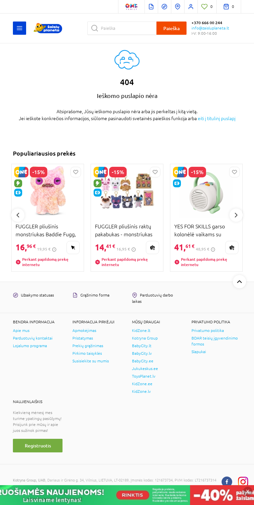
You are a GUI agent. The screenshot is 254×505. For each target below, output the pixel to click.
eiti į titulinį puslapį (216, 118)
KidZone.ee (142, 384)
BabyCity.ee (142, 361)
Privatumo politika (207, 330)
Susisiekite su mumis (90, 361)
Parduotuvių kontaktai (33, 338)
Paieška (171, 28)
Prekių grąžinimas (87, 346)
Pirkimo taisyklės (87, 353)
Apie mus (21, 330)
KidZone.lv (141, 391)
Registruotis (38, 445)
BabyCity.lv (142, 353)
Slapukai (198, 351)
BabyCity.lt (141, 346)
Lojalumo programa (30, 346)
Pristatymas (82, 338)
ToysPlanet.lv (143, 376)
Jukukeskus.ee (145, 368)
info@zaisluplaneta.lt (210, 28)
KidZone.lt (141, 330)
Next (236, 215)
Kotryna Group (145, 338)
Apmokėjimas (84, 330)
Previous (17, 215)
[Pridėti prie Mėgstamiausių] (76, 172)
